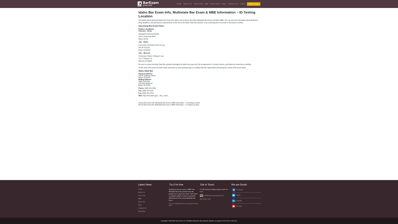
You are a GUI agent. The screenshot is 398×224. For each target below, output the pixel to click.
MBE (207, 4)
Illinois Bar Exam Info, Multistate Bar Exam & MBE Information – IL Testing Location (168, 105)
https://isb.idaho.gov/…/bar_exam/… (156, 96)
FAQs (223, 4)
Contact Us (233, 4)
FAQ (139, 205)
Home (179, 4)
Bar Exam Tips (205, 199)
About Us (187, 4)
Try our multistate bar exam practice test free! (183, 204)
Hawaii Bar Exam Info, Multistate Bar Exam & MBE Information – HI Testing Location (169, 103)
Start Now (254, 4)
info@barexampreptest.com (214, 195)
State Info (215, 4)
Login (242, 4)
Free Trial (198, 4)
